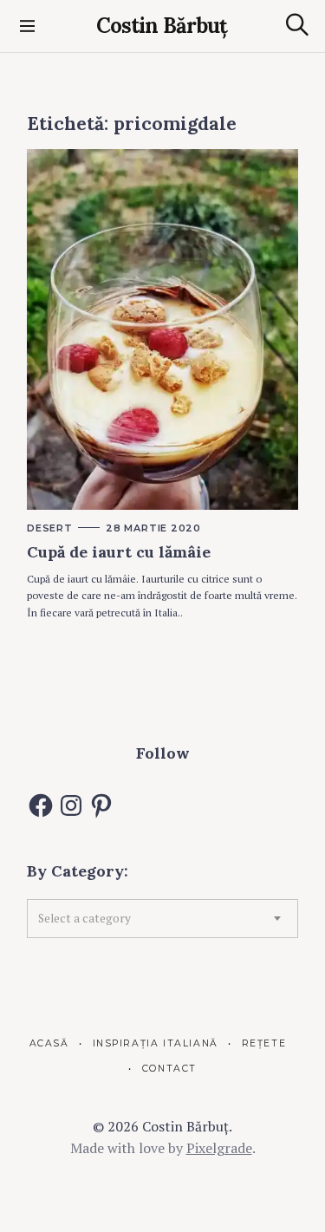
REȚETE (264, 1043)
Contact (169, 1068)
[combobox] (162, 918)
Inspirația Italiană (155, 1043)
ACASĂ (49, 1043)
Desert (50, 528)
